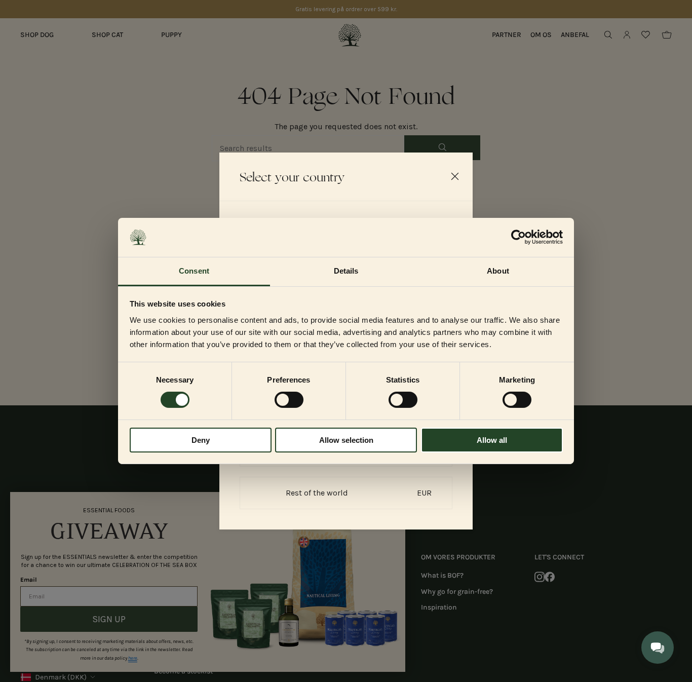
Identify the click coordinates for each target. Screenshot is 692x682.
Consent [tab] (194, 271)
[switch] (289, 400)
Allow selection (346, 440)
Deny (200, 440)
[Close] (455, 176)
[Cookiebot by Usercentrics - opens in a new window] (518, 237)
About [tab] (498, 271)
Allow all (492, 440)
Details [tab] (346, 271)
